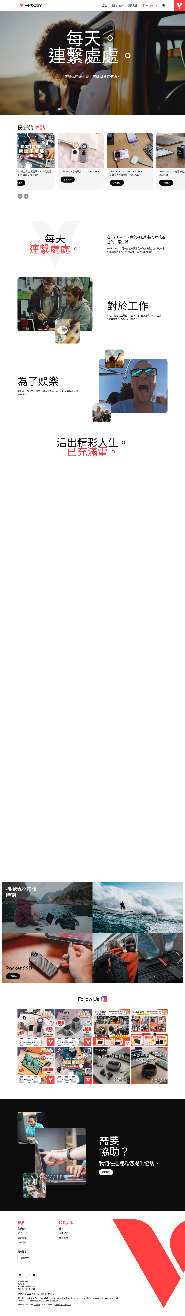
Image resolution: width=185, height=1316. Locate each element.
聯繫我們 (106, 1172)
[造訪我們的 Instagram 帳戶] (20, 1277)
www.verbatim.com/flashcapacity (44, 1300)
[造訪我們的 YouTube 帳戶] (34, 1277)
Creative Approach (63, 1304)
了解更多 (59, 179)
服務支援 (132, 5)
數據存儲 (22, 1228)
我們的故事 (117, 5)
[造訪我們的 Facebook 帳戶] (27, 1277)
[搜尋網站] (163, 6)
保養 (61, 1228)
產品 (104, 5)
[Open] (35, 1027)
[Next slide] (26, 196)
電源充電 (22, 1237)
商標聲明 (63, 1237)
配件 (19, 1233)
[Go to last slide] (20, 196)
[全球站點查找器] (149, 5)
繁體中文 (25, 1258)
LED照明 (21, 1242)
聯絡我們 (63, 1233)
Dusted (37, 1304)
